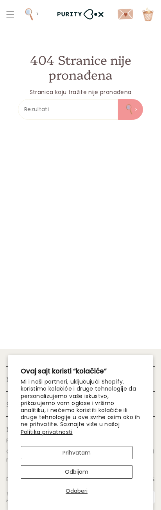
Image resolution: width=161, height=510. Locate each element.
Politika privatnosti (47, 432)
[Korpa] (148, 14)
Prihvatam (77, 453)
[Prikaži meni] (10, 14)
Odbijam (76, 472)
